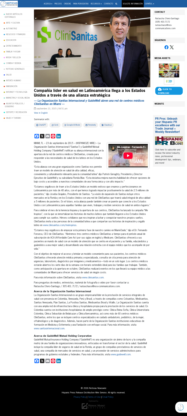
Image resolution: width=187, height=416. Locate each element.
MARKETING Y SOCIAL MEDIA (18, 98)
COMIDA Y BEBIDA (13, 63)
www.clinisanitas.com (93, 277)
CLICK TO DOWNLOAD (165, 91)
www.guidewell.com (121, 354)
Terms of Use (94, 397)
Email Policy (107, 397)
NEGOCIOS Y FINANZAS (15, 34)
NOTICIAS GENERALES (15, 69)
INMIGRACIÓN (11, 86)
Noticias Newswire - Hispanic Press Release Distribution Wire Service (9, 4)
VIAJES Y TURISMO (13, 118)
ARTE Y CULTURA (13, 23)
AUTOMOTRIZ (11, 29)
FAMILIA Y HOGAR (13, 52)
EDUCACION (11, 40)
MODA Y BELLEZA (13, 58)
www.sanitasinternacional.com (49, 328)
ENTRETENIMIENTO (14, 46)
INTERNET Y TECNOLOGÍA (16, 92)
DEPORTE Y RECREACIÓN (16, 112)
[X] (171, 47)
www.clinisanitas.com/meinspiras (59, 225)
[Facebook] (166, 47)
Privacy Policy (80, 397)
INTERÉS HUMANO (13, 81)
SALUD (9, 75)
